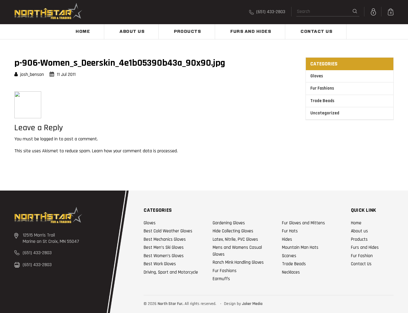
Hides (287, 239)
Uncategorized (324, 113)
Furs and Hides (250, 32)
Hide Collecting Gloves (233, 231)
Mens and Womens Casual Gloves (237, 251)
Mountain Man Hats (300, 247)
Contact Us (316, 32)
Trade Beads (322, 101)
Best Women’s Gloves (164, 256)
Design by (232, 303)
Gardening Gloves (229, 223)
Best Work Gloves (160, 264)
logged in (49, 139)
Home (83, 32)
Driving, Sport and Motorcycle (171, 272)
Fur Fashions (322, 88)
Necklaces (291, 272)
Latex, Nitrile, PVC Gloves (235, 239)
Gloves (316, 76)
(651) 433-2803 (270, 12)
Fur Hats (290, 231)
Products (187, 32)
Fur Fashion (362, 256)
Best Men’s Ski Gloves (164, 247)
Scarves (289, 256)
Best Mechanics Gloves (165, 239)
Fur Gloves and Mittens (303, 223)
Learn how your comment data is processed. (135, 151)
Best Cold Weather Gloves (168, 231)
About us (131, 32)
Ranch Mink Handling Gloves (238, 262)
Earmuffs (221, 279)
